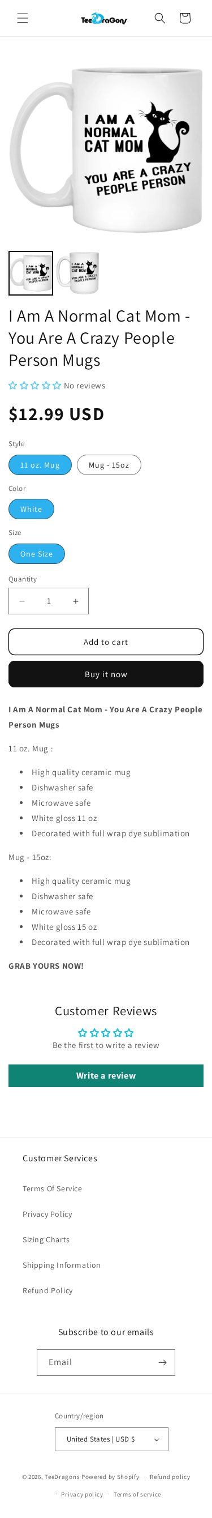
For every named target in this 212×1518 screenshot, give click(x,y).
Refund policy (170, 1477)
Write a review (106, 1075)
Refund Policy (48, 1290)
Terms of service (137, 1494)
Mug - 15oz (109, 465)
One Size (36, 554)
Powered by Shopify (110, 1477)
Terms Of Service (53, 1188)
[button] (22, 18)
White (31, 509)
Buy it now (106, 674)
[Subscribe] (162, 1362)
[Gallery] (106, 175)
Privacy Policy (47, 1214)
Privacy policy (82, 1494)
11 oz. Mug (40, 465)
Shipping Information (62, 1265)
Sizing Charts (46, 1239)
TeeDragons (62, 1477)
